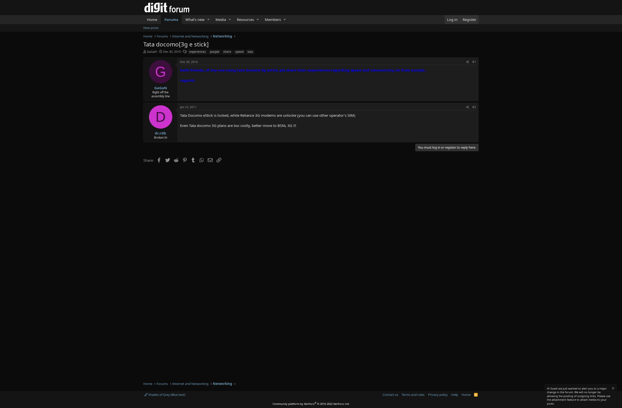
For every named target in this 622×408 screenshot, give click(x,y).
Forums (171, 19)
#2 (474, 107)
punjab (214, 52)
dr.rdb (160, 133)
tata (250, 52)
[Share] (468, 62)
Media (221, 19)
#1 (474, 62)
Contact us (390, 394)
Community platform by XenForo (311, 404)
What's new (195, 19)
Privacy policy (438, 394)
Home (152, 19)
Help (454, 394)
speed (239, 52)
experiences (197, 52)
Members (273, 19)
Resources (245, 19)
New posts (151, 28)
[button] (208, 19)
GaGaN (152, 51)
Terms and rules (413, 394)
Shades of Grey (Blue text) (166, 394)
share (227, 52)
